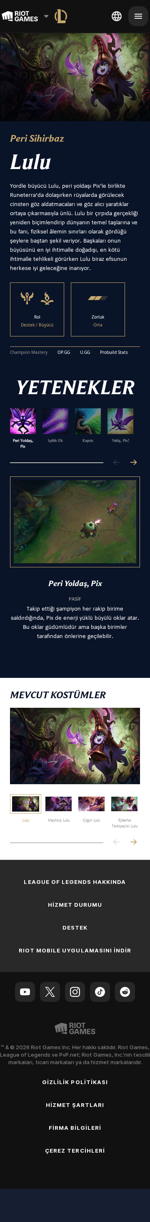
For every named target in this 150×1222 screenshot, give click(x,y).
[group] (72, 428)
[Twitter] (50, 992)
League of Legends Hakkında (75, 881)
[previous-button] (116, 463)
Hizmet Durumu (75, 904)
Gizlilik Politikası (75, 1082)
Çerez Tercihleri (75, 1150)
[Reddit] (125, 992)
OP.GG (64, 352)
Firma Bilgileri (75, 1127)
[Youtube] (25, 992)
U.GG (85, 352)
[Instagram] (75, 992)
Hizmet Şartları (75, 1105)
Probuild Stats (114, 352)
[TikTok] (100, 992)
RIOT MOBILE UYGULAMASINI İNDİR (75, 950)
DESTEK (75, 927)
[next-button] (133, 463)
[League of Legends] (60, 16)
